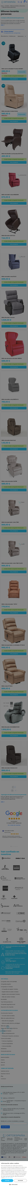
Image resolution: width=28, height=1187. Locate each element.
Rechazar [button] (20, 1180)
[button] (14, 1184)
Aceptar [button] (7, 1180)
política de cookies (9, 1177)
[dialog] (14, 1174)
